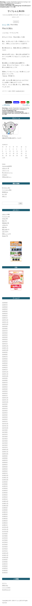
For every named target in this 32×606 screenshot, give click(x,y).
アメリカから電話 (6, 190)
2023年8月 (5, 380)
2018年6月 (5, 514)
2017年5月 (5, 542)
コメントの (6, 587)
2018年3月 (5, 520)
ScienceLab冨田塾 (7, 166)
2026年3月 (5, 313)
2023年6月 (5, 384)
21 (26, 153)
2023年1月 (5, 395)
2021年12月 (5, 423)
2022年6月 (5, 410)
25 (13, 155)
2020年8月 (5, 458)
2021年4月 (5, 441)
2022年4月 (5, 415)
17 (9, 153)
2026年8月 (5, 302)
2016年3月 (5, 572)
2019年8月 (5, 484)
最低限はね (5, 192)
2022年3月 (5, 417)
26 (17, 155)
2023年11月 (5, 374)
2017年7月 (5, 538)
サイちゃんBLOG (16, 11)
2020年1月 (5, 473)
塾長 (3, 221)
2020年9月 (5, 456)
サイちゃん (5, 216)
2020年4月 (5, 466)
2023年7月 (5, 382)
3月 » (26, 157)
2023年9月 (5, 378)
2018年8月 (5, 510)
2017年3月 (5, 546)
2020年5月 (5, 464)
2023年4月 (5, 389)
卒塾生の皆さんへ (6, 177)
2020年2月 (5, 471)
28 (26, 155)
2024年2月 (5, 367)
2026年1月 (5, 317)
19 (17, 153)
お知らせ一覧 (5, 168)
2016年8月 (5, 561)
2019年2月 (5, 497)
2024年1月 (5, 369)
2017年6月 (5, 540)
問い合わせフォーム (7, 172)
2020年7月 (5, 460)
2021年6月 (5, 436)
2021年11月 (5, 425)
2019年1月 (5, 499)
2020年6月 (5, 462)
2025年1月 (5, 343)
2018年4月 (5, 518)
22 (2, 155)
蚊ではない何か (6, 188)
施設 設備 (4, 229)
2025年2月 (5, 341)
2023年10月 (5, 376)
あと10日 (4, 194)
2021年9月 (5, 430)
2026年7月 (5, 305)
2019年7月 (5, 486)
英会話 (4, 236)
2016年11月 (5, 555)
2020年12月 (5, 449)
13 (21, 151)
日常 (9, 91)
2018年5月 (5, 516)
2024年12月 (5, 346)
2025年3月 (5, 339)
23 (6, 155)
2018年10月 (5, 505)
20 (21, 153)
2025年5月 (5, 335)
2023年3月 (5, 391)
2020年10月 (5, 453)
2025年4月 (5, 337)
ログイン (4, 583)
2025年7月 (5, 330)
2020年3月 (5, 469)
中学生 (4, 219)
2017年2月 (5, 549)
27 (21, 155)
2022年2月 (5, 419)
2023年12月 (5, 371)
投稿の (5, 585)
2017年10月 (5, 531)
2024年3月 (5, 365)
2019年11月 (5, 477)
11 (13, 151)
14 (26, 151)
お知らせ (4, 214)
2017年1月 (5, 551)
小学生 (4, 225)
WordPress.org (6, 590)
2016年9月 (5, 559)
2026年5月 (5, 309)
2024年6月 (5, 358)
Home (3, 164)
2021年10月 (5, 428)
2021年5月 (5, 438)
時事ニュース (5, 234)
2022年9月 (5, 404)
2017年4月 (5, 544)
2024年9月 (5, 352)
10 (9, 151)
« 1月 (3, 157)
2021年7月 (5, 434)
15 (2, 153)
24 (9, 155)
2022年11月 (5, 400)
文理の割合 (6, 105)
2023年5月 (5, 387)
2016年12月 (5, 553)
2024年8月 (5, 354)
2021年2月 (5, 445)
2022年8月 (5, 406)
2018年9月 (5, 507)
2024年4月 (5, 363)
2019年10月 (5, 479)
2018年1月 (5, 525)
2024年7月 (5, 356)
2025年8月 (5, 328)
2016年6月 (5, 566)
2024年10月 (5, 350)
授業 (3, 227)
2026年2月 (5, 315)
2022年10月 (5, 402)
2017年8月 (5, 536)
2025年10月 (5, 324)
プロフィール (5, 170)
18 (13, 153)
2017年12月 (5, 527)
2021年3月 (5, 443)
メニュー (16, 21)
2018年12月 (5, 501)
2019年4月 (5, 492)
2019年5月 (5, 490)
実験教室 (4, 223)
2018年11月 (5, 503)
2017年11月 (5, 529)
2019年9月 (5, 482)
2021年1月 (5, 447)
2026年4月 (5, 311)
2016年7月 (5, 564)
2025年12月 (5, 320)
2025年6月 (5, 333)
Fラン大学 (26, 105)
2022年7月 (5, 408)
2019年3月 (5, 495)
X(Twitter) (4, 175)
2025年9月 (5, 326)
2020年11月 (5, 451)
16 (6, 153)
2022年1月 (5, 421)
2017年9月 (5, 533)
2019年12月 (5, 475)
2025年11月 (5, 322)
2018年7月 (5, 512)
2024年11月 (5, 348)
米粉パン (4, 196)
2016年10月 (5, 557)
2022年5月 (5, 412)
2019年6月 (5, 488)
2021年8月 (5, 432)
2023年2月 (5, 393)
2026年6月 (5, 307)
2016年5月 (5, 568)
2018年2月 (5, 523)
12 (17, 151)
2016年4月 (5, 570)
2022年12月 (5, 397)
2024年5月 (5, 361)
